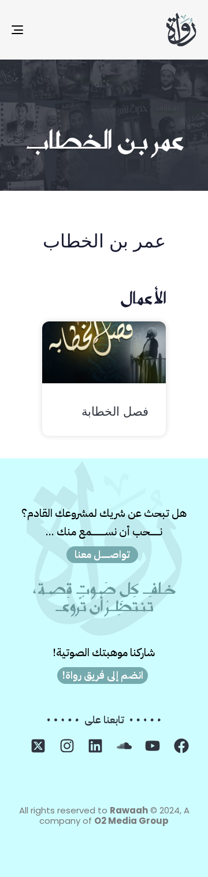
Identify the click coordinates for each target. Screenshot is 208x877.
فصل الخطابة (114, 413)
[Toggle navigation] (42, 30)
